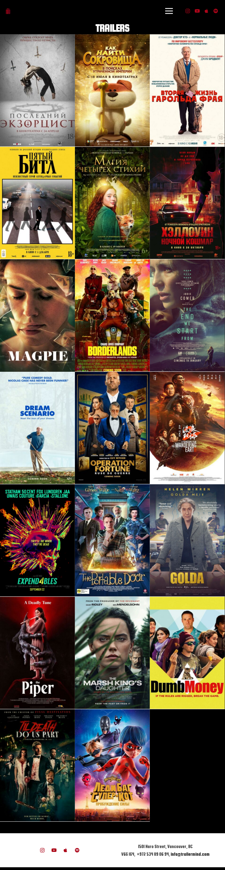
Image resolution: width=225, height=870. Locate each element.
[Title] (206, 11)
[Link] (8, 11)
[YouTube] (197, 11)
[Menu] (168, 11)
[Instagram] (187, 11)
